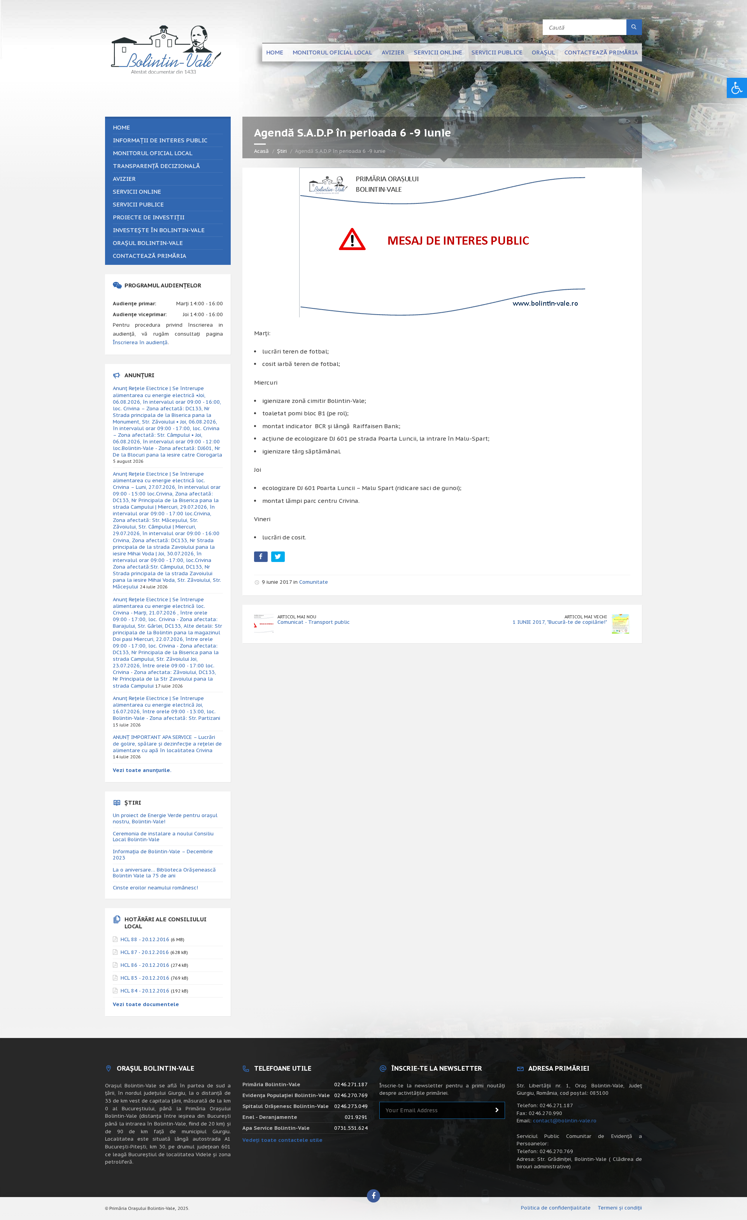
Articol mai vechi (586, 617)
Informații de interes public (160, 140)
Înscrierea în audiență (140, 342)
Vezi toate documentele (146, 1004)
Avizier (393, 52)
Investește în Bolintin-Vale (159, 230)
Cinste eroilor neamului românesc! (155, 887)
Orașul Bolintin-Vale (148, 243)
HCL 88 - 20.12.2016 (145, 939)
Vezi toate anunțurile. (142, 770)
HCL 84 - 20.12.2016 (145, 990)
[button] (737, 88)
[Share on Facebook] (261, 558)
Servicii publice (497, 52)
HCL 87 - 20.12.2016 (145, 952)
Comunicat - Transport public (313, 622)
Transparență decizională (156, 166)
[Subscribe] (497, 1110)
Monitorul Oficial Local (332, 52)
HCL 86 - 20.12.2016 (145, 965)
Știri (282, 151)
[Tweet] (278, 558)
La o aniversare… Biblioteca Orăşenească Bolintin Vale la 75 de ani (164, 872)
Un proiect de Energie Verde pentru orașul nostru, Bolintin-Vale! (165, 818)
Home (274, 52)
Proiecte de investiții (148, 217)
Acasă (261, 151)
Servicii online (438, 52)
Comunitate (313, 582)
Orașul (543, 52)
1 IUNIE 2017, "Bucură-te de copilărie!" (560, 622)
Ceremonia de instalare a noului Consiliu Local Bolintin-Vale (163, 836)
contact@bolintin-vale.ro (564, 1120)
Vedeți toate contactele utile (282, 1140)
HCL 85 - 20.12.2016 (145, 978)
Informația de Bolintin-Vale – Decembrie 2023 (163, 854)
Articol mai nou (296, 617)
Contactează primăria (601, 52)
